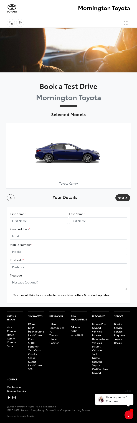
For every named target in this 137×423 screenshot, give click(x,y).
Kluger (32, 361)
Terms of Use (52, 410)
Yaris (9, 327)
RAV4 (31, 324)
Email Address (20, 229)
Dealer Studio (27, 415)
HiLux (52, 324)
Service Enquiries (119, 333)
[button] (126, 22)
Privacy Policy (37, 410)
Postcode (17, 260)
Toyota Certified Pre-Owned (100, 369)
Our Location (14, 387)
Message (16, 275)
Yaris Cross (34, 350)
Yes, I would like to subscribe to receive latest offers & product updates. (61, 295)
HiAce (53, 339)
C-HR (31, 342)
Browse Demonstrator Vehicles (100, 338)
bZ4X (31, 327)
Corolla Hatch (11, 332)
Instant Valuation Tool (97, 350)
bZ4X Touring (36, 331)
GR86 (74, 331)
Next (121, 198)
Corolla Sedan (11, 344)
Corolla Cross (32, 356)
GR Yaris (75, 327)
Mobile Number (21, 244)
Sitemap (25, 410)
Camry (11, 338)
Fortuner (33, 346)
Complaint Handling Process (75, 410)
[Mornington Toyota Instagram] (14, 397)
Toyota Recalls (118, 340)
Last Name (77, 214)
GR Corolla (77, 334)
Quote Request (97, 359)
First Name (18, 214)
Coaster (54, 342)
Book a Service (118, 325)
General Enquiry (16, 391)
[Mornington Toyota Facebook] (9, 397)
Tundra (53, 335)
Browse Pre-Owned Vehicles (99, 327)
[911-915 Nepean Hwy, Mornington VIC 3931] (20, 23)
